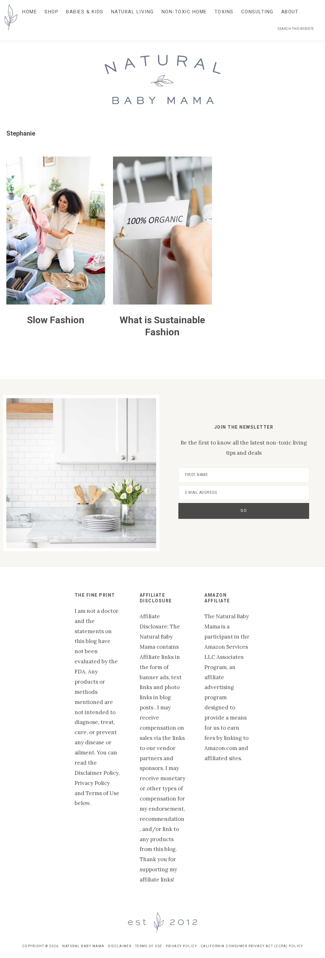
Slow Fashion (55, 319)
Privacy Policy (181, 946)
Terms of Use (148, 946)
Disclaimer (119, 946)
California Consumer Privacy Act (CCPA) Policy (252, 946)
